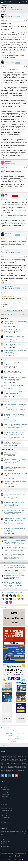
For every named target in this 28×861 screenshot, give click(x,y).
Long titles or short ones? (12, 371)
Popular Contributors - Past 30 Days (12, 592)
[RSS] (23, 859)
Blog (4, 839)
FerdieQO (6, 462)
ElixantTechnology (5, 223)
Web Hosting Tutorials (14, 354)
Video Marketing (11, 395)
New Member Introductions (15, 443)
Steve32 (6, 395)
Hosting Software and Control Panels (16, 437)
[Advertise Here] (7, 708)
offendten (6, 443)
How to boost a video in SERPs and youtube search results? (14, 393)
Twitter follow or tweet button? (13, 385)
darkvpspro (6, 497)
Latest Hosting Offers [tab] (6, 563)
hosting (18, 9)
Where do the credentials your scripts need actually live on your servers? (15, 425)
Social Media (11, 387)
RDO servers (21, 222)
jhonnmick (6, 505)
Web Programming (14, 331)
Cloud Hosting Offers (6, 815)
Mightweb (15, 222)
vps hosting (3, 11)
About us (15, 859)
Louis (5, 325)
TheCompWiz (7, 409)
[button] (1, 2)
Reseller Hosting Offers (6, 810)
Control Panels (4, 796)
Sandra (5, 485)
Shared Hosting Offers (6, 808)
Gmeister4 (6, 454)
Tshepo (5, 380)
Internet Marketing (13, 339)
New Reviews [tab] (15, 563)
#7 (26, 292)
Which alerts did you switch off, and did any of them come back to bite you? (15, 406)
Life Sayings (6, 476)
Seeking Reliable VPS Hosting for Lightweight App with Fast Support (14, 503)
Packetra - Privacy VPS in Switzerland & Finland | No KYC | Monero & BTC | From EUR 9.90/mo (15, 567)
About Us (5, 837)
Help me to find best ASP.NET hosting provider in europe (15, 322)
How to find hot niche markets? (13, 344)
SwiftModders (7, 531)
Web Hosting (10, 325)
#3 (26, 167)
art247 (5, 345)
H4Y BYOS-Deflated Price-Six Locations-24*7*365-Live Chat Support (14, 576)
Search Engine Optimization (15, 372)
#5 (26, 238)
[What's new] (23, 1)
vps (22, 9)
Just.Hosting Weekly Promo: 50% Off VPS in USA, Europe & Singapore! (15, 511)
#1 (26, 20)
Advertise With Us (7, 841)
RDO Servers (9, 251)
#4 (26, 199)
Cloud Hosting (14, 531)
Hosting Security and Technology (15, 427)
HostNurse (14, 223)
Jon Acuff (6, 387)
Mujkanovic (6, 419)
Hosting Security (5, 794)
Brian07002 (6, 331)
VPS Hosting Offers (17, 215)
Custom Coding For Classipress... (14, 330)
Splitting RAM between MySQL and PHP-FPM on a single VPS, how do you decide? (15, 416)
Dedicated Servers (5, 789)
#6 (26, 256)
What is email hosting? (11, 453)
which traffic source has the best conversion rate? (14, 337)
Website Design (12, 462)
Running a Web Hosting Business (17, 409)
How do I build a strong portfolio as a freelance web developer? (15, 460)
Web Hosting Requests (14, 505)
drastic (7, 61)
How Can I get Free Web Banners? (14, 467)
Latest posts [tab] (3, 537)
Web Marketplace (5, 822)
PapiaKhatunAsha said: (7, 296)
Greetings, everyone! (10, 442)
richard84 (6, 468)
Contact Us (5, 844)
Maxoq (5, 427)
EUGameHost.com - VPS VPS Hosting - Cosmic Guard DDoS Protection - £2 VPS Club (15, 520)
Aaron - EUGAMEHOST (9, 523)
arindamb (6, 339)
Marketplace (6, 846)
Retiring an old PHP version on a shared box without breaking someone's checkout (14, 434)
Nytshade (4, 9)
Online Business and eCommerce (15, 485)
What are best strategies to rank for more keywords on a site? (15, 378)
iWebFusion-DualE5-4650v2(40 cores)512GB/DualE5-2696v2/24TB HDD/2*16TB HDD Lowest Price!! (13, 583)
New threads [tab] (11, 537)
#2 (26, 66)
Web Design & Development (7, 799)
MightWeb (8, 233)
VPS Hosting (12, 419)
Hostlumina (8, 161)
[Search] (26, 1)
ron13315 (6, 366)
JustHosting (6, 513)
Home (19, 859)
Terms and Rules (8, 859)
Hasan (10, 222)
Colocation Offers (5, 820)
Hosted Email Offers (5, 817)
